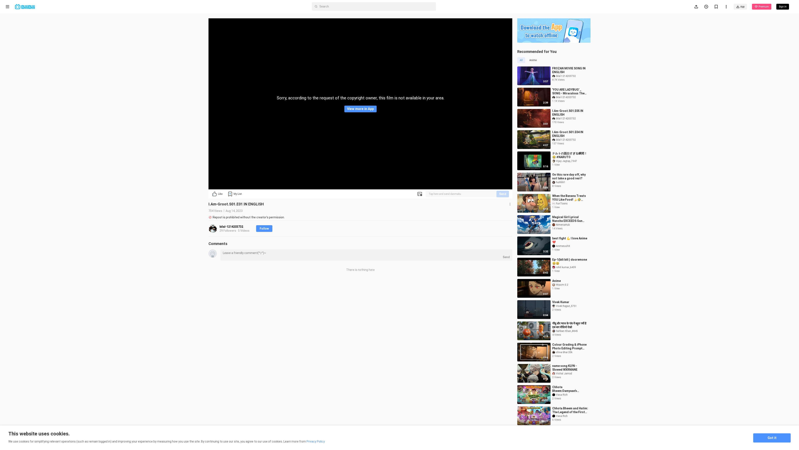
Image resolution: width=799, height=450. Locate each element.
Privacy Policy (315, 441)
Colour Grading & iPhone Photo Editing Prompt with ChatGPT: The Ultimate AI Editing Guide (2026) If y (569, 346)
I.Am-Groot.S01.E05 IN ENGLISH (567, 112)
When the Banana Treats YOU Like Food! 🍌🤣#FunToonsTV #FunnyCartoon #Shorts (569, 197)
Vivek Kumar (560, 302)
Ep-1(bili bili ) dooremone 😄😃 (569, 261)
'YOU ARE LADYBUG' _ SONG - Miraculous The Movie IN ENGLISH (568, 91)
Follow (264, 228)
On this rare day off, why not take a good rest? (569, 176)
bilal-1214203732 (231, 226)
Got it (772, 438)
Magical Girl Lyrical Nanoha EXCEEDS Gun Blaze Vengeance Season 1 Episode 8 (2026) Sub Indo (569, 219)
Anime (556, 280)
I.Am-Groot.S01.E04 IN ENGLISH (567, 134)
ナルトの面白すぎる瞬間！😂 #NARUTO (569, 155)
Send (502, 194)
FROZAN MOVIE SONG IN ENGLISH (569, 70)
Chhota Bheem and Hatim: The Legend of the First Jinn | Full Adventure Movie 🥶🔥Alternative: (570, 410)
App (742, 6)
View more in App (360, 109)
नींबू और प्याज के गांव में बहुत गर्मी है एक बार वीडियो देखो (569, 325)
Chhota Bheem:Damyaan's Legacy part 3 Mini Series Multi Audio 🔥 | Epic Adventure (569, 389)
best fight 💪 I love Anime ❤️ (569, 240)
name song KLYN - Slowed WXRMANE (564, 367)
